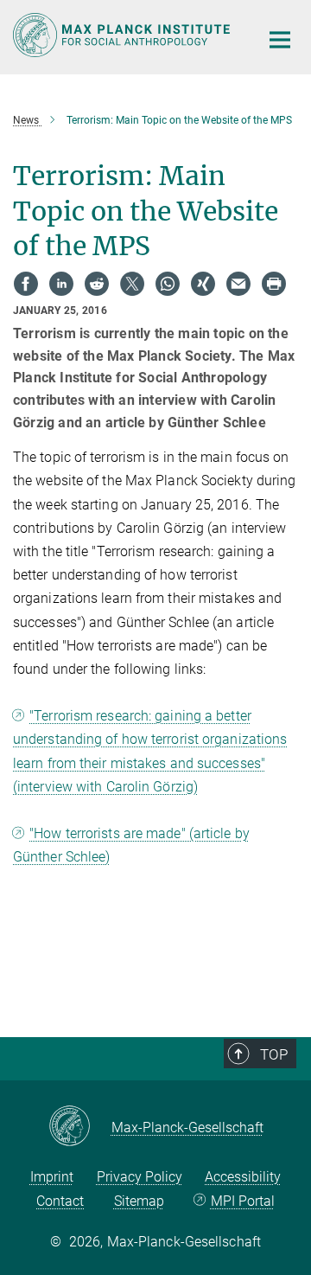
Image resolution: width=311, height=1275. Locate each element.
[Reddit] (97, 284)
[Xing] (203, 284)
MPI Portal (242, 1201)
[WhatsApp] (168, 284)
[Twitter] (132, 284)
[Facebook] (26, 284)
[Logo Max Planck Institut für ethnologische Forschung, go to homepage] (123, 35)
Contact (60, 1201)
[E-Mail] (238, 284)
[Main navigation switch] (280, 39)
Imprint (51, 1177)
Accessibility (243, 1177)
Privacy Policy (139, 1177)
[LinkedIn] (61, 284)
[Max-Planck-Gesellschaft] (79, 1127)
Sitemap (139, 1201)
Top (274, 1054)
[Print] (274, 284)
